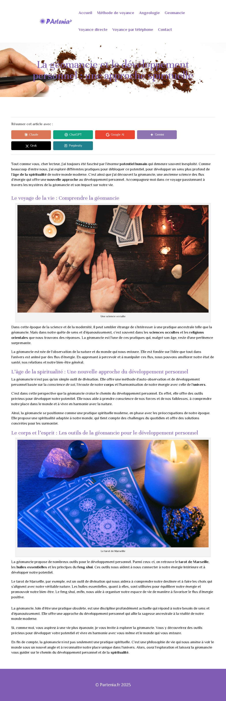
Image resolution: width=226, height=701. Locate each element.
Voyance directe (93, 29)
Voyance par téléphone (132, 29)
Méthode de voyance (115, 13)
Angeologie (149, 13)
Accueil (85, 13)
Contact (165, 29)
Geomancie (175, 13)
